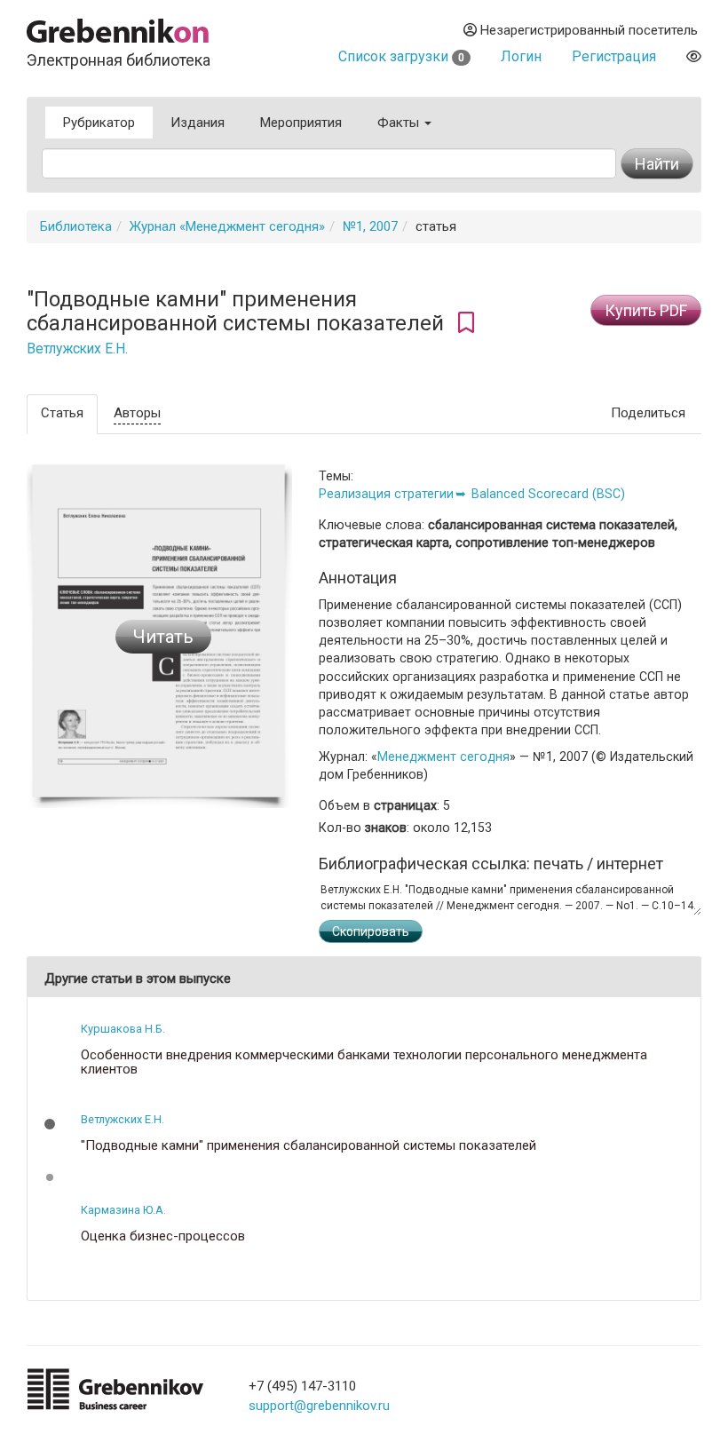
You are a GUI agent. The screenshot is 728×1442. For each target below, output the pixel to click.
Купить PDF (646, 310)
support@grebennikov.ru (319, 1406)
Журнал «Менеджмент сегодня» (227, 226)
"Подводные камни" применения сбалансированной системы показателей (308, 1145)
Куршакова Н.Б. (123, 1028)
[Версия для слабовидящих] (693, 56)
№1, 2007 (370, 226)
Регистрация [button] (614, 56)
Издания (197, 123)
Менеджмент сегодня (443, 756)
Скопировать (370, 931)
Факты (400, 123)
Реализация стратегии (386, 494)
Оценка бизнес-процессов (163, 1236)
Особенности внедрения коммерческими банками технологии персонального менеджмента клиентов (364, 1062)
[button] (49, 1124)
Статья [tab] (62, 413)
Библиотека (76, 226)
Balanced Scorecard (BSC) (548, 494)
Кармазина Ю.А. (123, 1209)
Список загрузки (401, 56)
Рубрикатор (99, 123)
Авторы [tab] (137, 413)
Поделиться (648, 413)
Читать (163, 636)
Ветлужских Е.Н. (77, 349)
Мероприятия (301, 123)
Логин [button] (521, 56)
